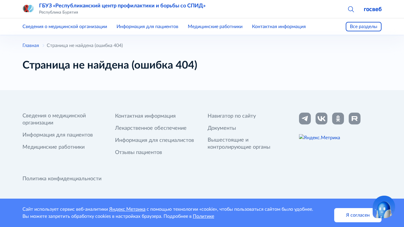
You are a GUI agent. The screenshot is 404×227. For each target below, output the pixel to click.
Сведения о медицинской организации (64, 26)
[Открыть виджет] (384, 207)
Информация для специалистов (154, 140)
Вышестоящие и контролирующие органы (239, 143)
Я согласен (358, 215)
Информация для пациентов (147, 26)
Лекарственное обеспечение (151, 128)
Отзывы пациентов (138, 152)
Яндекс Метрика (127, 209)
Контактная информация (279, 26)
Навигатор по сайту (232, 116)
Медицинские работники (215, 26)
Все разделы (363, 26)
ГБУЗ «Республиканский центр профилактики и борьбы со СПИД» (122, 6)
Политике (203, 216)
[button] (350, 9)
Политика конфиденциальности (61, 178)
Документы (222, 128)
